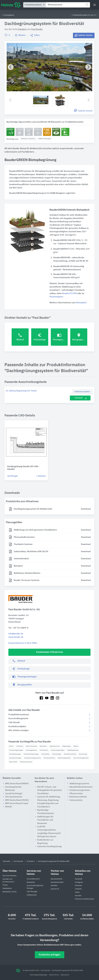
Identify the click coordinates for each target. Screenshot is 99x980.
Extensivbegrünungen (16, 750)
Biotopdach (81, 303)
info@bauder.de (15, 634)
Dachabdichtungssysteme (32, 758)
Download (78, 398)
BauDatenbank (56, 879)
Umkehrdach (44, 750)
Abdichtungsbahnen (64, 758)
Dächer (11, 746)
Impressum (65, 975)
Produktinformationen (18, 715)
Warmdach (43, 746)
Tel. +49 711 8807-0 (18, 628)
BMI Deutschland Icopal (16, 803)
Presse (5, 885)
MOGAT (8, 807)
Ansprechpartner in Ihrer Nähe (22, 643)
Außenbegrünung (72, 750)
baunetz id (55, 889)
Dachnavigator (56, 297)
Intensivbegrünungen (57, 750)
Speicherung (83, 754)
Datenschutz (54, 975)
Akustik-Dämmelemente (81, 787)
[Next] (88, 67)
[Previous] (11, 67)
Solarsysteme (75, 800)
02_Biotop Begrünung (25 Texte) (21, 391)
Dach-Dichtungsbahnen (80, 758)
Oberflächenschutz (70, 754)
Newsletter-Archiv (10, 892)
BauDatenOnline (57, 882)
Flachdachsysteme (26, 762)
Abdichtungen (56, 754)
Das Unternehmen (9, 876)
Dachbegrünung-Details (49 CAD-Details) (23, 468)
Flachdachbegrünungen (31, 754)
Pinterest (78, 885)
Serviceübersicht (33, 879)
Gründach (22, 29)
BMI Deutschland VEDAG (17, 800)
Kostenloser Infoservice (49, 652)
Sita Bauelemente (13, 797)
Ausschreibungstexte (18, 719)
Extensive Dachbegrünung (49, 847)
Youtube (78, 896)
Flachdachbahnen (49, 758)
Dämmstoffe (13, 762)
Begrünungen (66, 746)
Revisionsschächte (78, 797)
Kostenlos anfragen (49, 954)
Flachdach (19, 746)
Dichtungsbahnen (31, 750)
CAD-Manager (12, 476)
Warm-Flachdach (31, 746)
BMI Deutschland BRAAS (17, 784)
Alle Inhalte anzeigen (18, 730)
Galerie (85, 35)
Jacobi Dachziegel (13, 794)
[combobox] (68, 5)
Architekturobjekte (17, 727)
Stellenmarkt (32, 895)
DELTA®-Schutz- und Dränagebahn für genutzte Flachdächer (49, 790)
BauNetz (54, 885)
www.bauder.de (15, 637)
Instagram (79, 882)
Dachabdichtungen (15, 758)
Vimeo (77, 892)
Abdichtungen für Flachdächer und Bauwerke (45, 820)
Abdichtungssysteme (79, 784)
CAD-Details (14, 723)
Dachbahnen (45, 754)
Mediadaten (7, 888)
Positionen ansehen (82, 392)
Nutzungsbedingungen (39, 975)
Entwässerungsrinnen (79, 790)
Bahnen (75, 746)
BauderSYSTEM (69, 293)
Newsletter (31, 882)
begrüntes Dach (55, 746)
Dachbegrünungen (15, 754)
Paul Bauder (37, 29)
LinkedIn (78, 889)
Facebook (78, 879)
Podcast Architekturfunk (84, 899)
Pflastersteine (76, 794)
